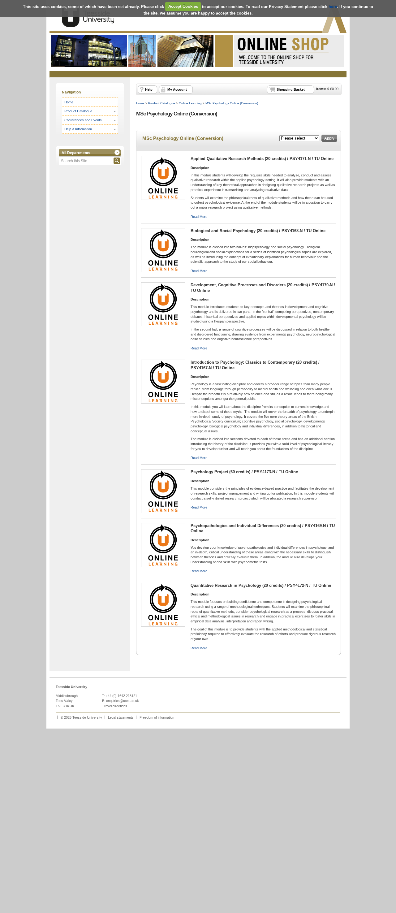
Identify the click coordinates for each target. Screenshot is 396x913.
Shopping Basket (291, 89)
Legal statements (121, 717)
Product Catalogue (78, 111)
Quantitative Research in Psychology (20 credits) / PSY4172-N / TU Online (261, 585)
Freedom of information (157, 717)
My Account (177, 89)
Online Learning (190, 103)
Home (68, 102)
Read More (199, 217)
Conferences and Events (83, 120)
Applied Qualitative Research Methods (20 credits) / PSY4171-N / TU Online (262, 158)
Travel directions (114, 706)
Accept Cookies (183, 6)
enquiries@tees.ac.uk (122, 701)
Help (149, 89)
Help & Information (78, 129)
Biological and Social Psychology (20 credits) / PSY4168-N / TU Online (258, 230)
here (333, 6)
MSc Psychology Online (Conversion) (231, 103)
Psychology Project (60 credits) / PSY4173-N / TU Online (244, 471)
